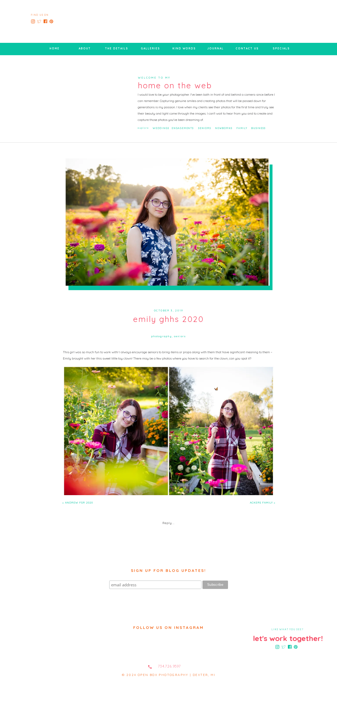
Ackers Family (261, 502)
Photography (161, 336)
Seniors (180, 336)
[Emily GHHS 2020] (167, 222)
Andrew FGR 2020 (79, 502)
